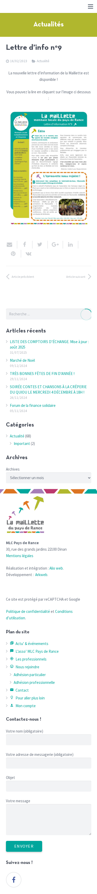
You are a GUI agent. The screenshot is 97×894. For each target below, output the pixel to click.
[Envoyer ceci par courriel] (11, 245)
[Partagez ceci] (25, 245)
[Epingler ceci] (13, 254)
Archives (13, 469)
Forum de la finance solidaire (33, 405)
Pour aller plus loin (27, 698)
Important (22, 443)
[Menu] (90, 6)
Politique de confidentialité (28, 611)
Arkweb (41, 574)
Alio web (56, 568)
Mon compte (23, 705)
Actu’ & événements (29, 643)
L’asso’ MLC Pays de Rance (34, 651)
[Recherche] (85, 314)
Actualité (43, 61)
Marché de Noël (22, 360)
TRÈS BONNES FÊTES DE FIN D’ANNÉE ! (42, 373)
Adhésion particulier (30, 674)
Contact (19, 690)
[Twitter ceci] (40, 245)
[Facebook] (13, 880)
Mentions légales (19, 555)
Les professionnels (28, 659)
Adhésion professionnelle (34, 682)
